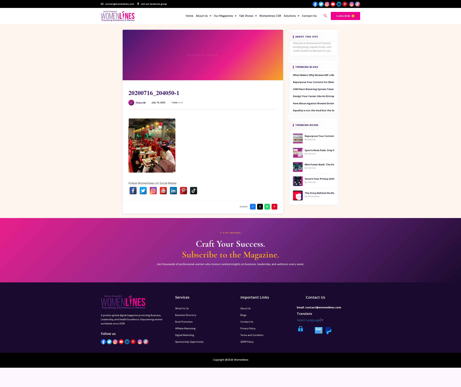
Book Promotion (184, 321)
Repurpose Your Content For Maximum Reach (313, 82)
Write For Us (182, 308)
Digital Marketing (184, 335)
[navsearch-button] (325, 16)
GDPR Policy (247, 341)
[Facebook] (133, 190)
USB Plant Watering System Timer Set (313, 89)
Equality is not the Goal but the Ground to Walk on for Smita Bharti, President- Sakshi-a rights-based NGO (313, 110)
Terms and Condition (251, 335)
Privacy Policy (248, 328)
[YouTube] (163, 190)
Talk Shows (246, 16)
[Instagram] (153, 190)
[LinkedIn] (173, 190)
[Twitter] (143, 190)
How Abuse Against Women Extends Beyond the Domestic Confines (313, 103)
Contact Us (309, 16)
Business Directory (185, 315)
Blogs (243, 315)
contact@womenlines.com (323, 307)
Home (189, 16)
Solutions (290, 16)
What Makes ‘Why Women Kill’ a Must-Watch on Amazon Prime (313, 75)
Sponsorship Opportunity (189, 341)
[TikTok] (193, 190)
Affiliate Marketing (185, 328)
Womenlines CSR (270, 16)
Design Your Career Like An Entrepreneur (313, 96)
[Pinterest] (183, 190)
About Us (202, 16)
